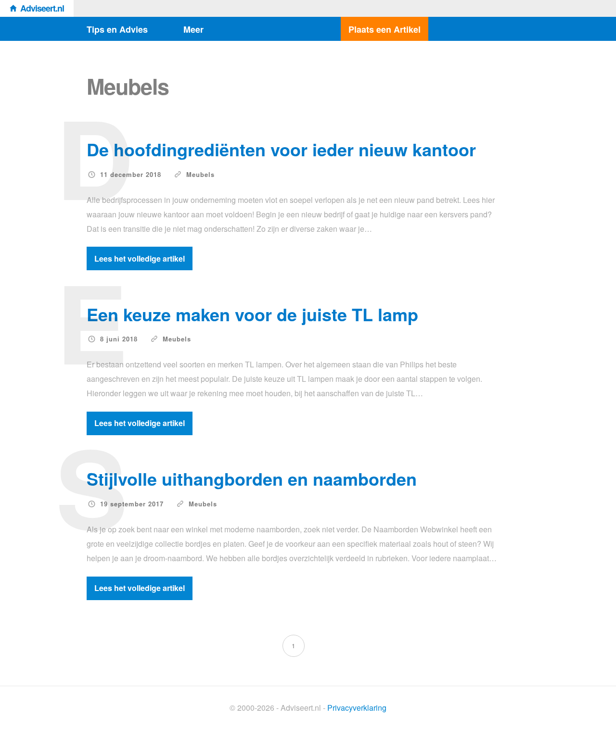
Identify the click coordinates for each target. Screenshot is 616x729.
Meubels (200, 174)
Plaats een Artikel (384, 29)
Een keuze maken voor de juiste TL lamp (252, 314)
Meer (193, 29)
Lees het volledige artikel (139, 258)
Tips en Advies (117, 29)
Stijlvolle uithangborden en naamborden (252, 478)
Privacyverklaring (356, 707)
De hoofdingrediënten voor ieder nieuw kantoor (281, 149)
